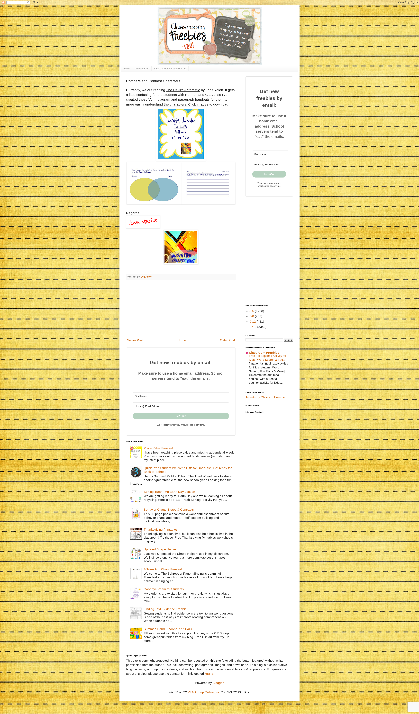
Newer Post (135, 340)
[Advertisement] (181, 309)
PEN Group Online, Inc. (204, 692)
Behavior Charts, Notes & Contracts (169, 509)
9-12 (252, 321)
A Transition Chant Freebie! (163, 569)
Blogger (218, 683)
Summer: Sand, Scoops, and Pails (168, 629)
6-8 (251, 316)
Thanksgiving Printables (161, 529)
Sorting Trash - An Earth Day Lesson (169, 491)
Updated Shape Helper (160, 549)
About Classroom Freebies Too (170, 68)
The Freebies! (142, 68)
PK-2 (252, 327)
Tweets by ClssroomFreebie (265, 397)
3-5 (251, 311)
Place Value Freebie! (158, 448)
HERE (209, 673)
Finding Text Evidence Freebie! (165, 609)
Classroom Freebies (264, 352)
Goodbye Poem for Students (164, 589)
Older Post (227, 340)
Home (126, 68)
